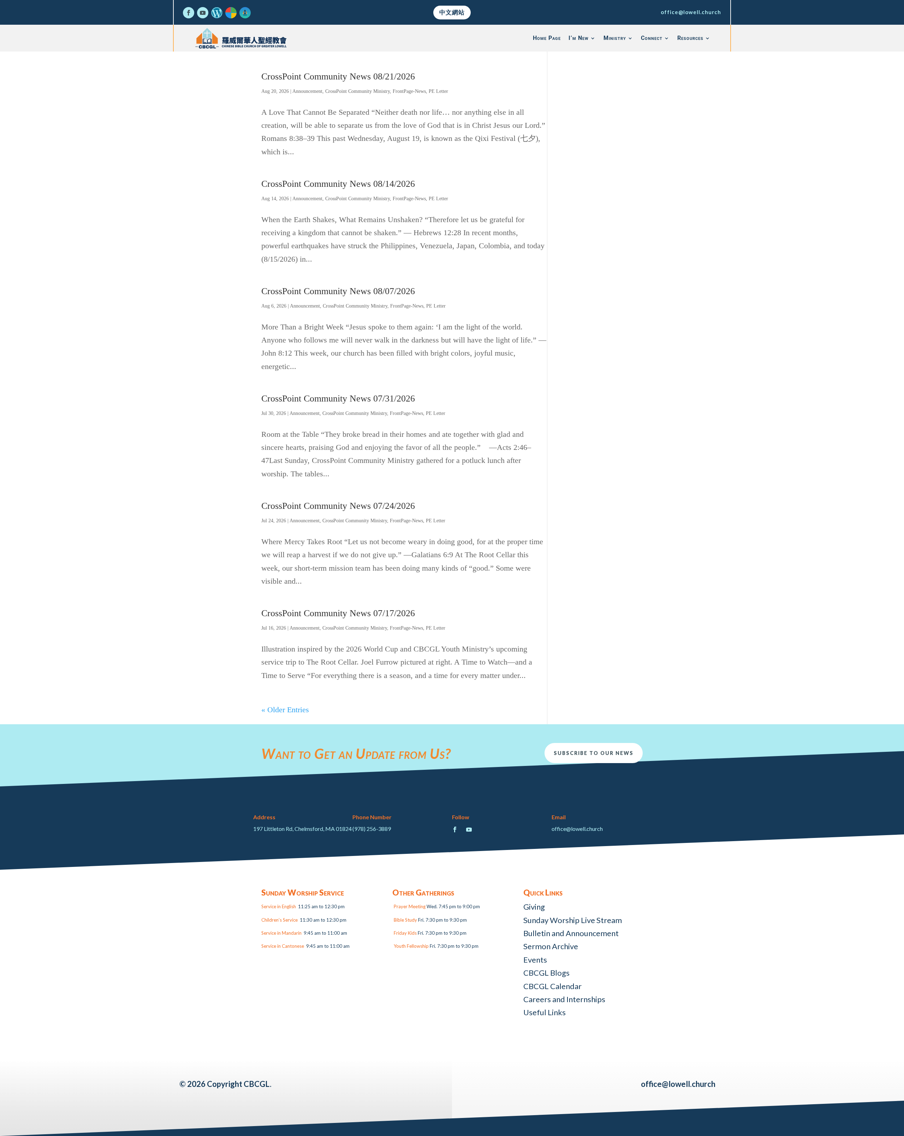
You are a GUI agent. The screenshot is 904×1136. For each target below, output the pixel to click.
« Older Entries (285, 709)
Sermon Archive (550, 946)
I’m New (579, 38)
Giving (534, 906)
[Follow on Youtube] (202, 12)
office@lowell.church (691, 12)
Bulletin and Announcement (571, 933)
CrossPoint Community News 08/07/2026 (338, 291)
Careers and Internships (564, 999)
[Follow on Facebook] (188, 12)
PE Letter (438, 91)
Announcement (307, 91)
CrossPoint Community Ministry (357, 91)
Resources (690, 38)
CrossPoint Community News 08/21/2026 (338, 76)
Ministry (614, 38)
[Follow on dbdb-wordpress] (216, 12)
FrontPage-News (409, 91)
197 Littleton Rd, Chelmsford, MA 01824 (302, 828)
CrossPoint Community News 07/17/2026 (338, 613)
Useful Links (544, 1012)
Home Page (547, 38)
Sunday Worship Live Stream (572, 920)
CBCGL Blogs (546, 972)
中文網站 (452, 12)
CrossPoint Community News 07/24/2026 (338, 506)
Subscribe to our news (594, 753)
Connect (651, 38)
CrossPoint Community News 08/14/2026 (338, 184)
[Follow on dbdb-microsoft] (231, 12)
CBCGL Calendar (552, 986)
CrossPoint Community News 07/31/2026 (338, 398)
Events (535, 959)
